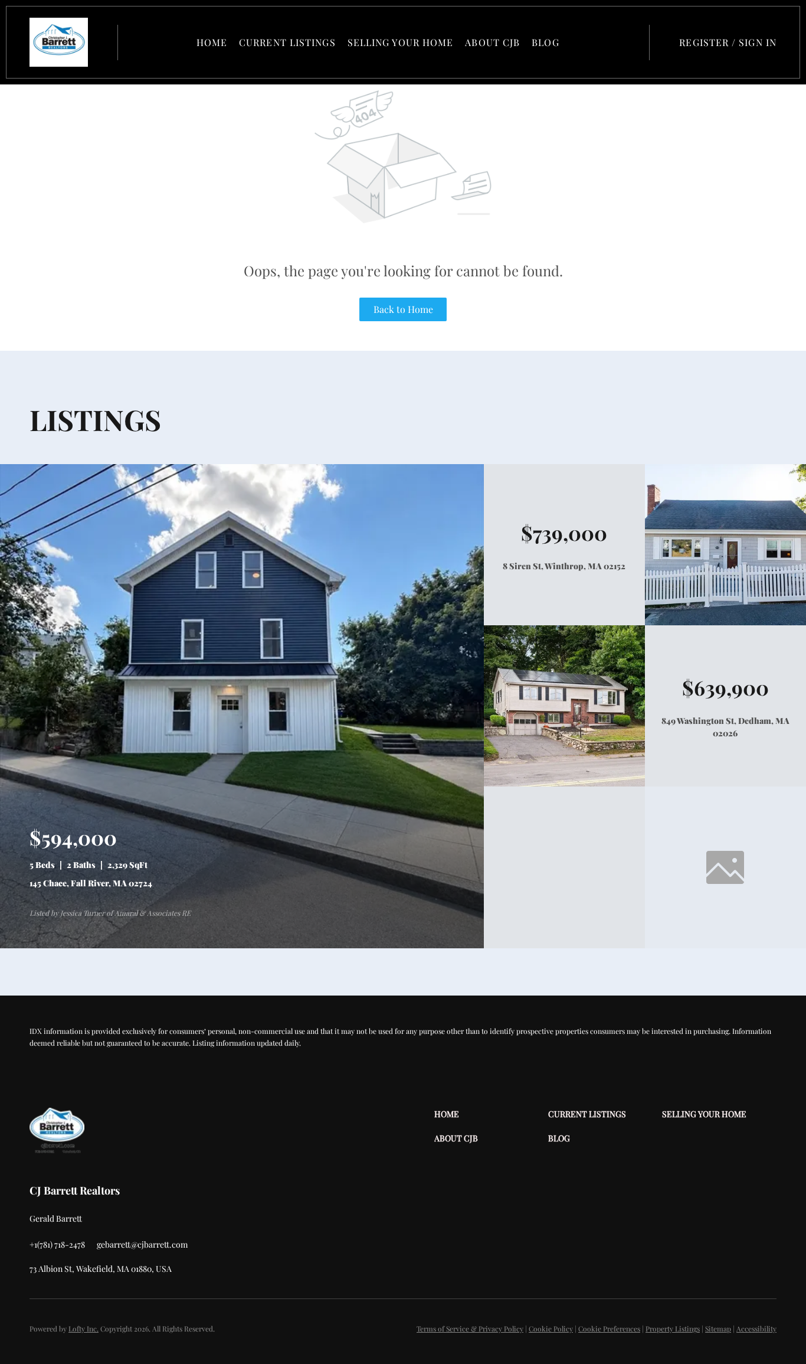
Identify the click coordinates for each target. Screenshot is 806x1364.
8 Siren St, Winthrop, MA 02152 (564, 566)
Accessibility (756, 1328)
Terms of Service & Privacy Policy (470, 1328)
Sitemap (718, 1328)
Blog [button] (545, 42)
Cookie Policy (551, 1328)
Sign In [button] (757, 42)
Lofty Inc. (83, 1328)
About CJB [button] (492, 42)
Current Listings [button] (287, 42)
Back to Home (403, 309)
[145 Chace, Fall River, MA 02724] (242, 945)
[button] (59, 42)
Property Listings (673, 1328)
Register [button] (704, 42)
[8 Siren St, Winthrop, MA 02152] (725, 622)
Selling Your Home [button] (401, 42)
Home (211, 42)
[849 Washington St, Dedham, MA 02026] (564, 783)
